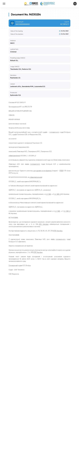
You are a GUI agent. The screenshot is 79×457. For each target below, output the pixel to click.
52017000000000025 (23, 24)
